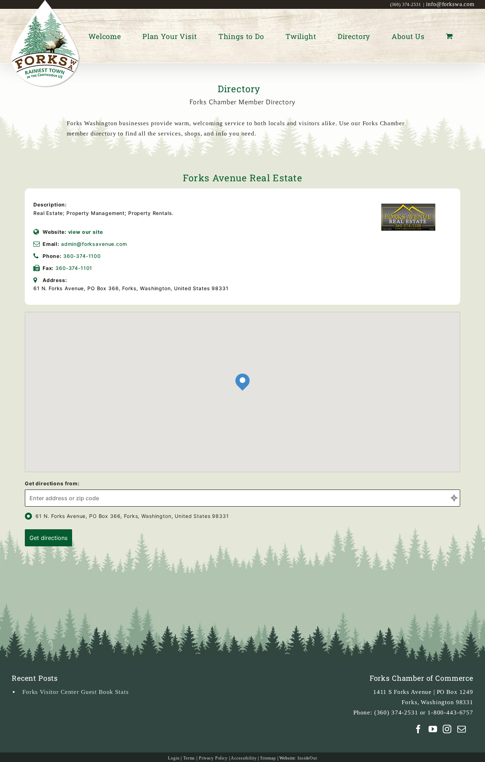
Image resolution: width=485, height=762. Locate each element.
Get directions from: (52, 483)
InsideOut (307, 758)
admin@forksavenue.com (94, 244)
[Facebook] (418, 729)
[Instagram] (447, 729)
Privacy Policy (213, 758)
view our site (85, 232)
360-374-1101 (73, 268)
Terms (189, 758)
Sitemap (268, 758)
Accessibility (243, 758)
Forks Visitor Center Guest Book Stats (75, 692)
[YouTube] (433, 729)
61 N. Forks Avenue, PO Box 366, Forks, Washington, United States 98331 (132, 516)
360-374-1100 (82, 256)
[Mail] (461, 729)
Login (173, 758)
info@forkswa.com (450, 4)
